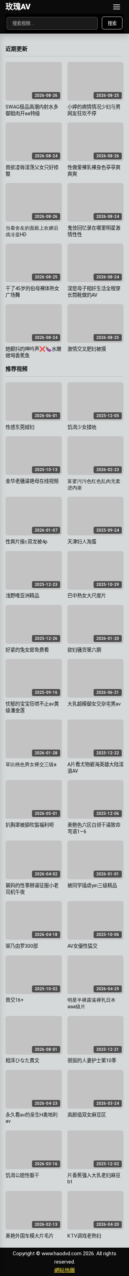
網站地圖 (64, 1270)
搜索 (112, 23)
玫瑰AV (18, 6)
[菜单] (116, 7)
